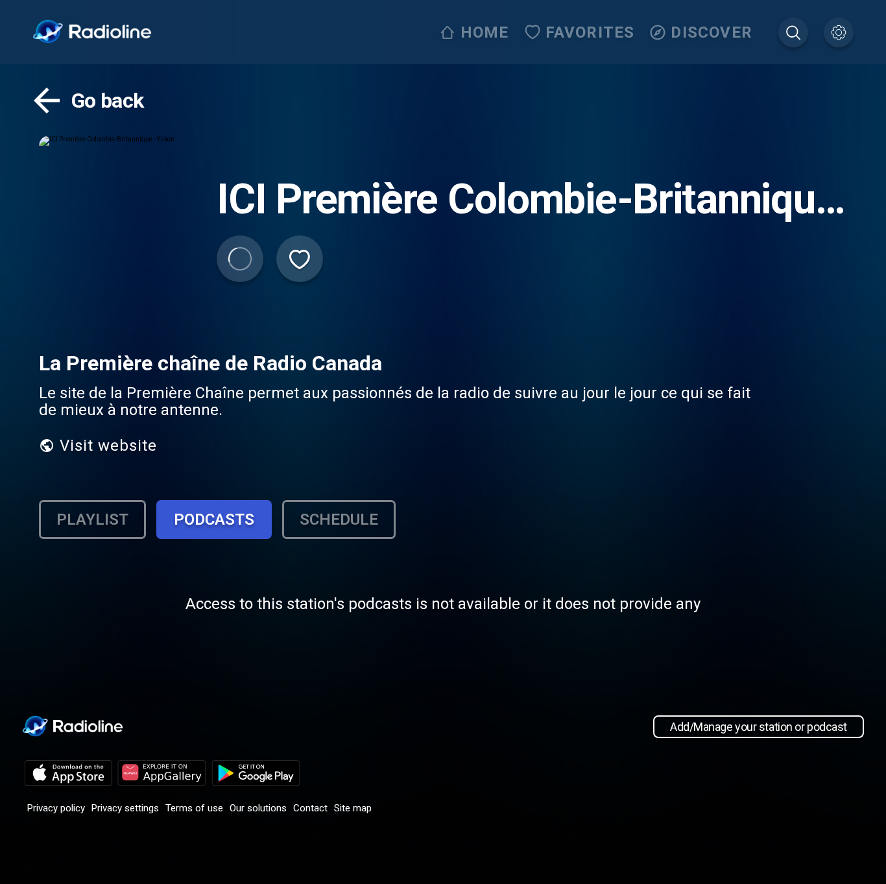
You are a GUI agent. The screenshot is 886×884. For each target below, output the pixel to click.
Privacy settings (125, 808)
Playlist (92, 519)
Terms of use (194, 808)
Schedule (339, 519)
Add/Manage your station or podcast (758, 727)
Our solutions (258, 808)
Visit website (108, 445)
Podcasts (214, 519)
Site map (353, 808)
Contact (310, 808)
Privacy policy (56, 808)
